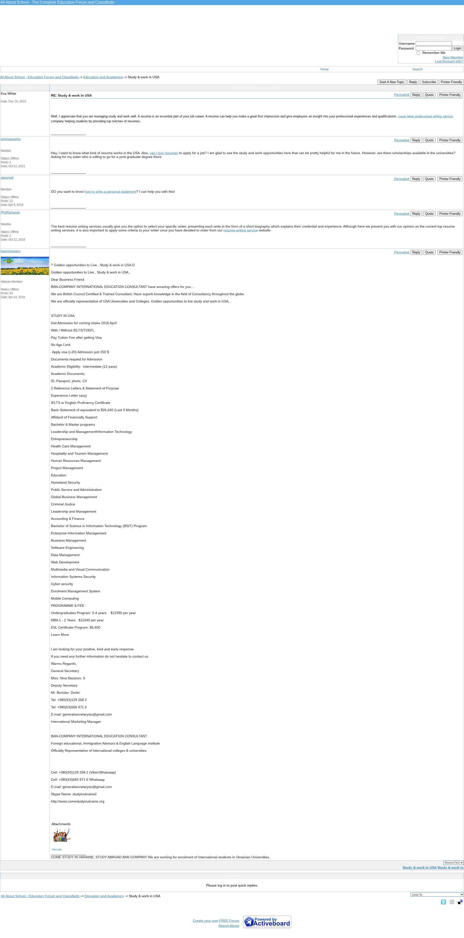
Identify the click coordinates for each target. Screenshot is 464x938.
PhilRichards (10, 212)
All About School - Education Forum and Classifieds (39, 77)
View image (57, 849)
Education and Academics (103, 77)
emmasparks (11, 139)
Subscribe (429, 82)
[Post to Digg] (452, 902)
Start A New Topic (391, 82)
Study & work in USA (419, 867)
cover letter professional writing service (425, 116)
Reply (413, 82)
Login (457, 48)
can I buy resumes (164, 153)
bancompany (11, 251)
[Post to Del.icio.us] (460, 902)
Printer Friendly (451, 82)
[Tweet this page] (443, 902)
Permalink (401, 95)
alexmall (7, 177)
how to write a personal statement (110, 191)
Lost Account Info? (449, 61)
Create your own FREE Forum (216, 921)
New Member (453, 57)
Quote (429, 95)
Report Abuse (228, 926)
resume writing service (241, 230)
